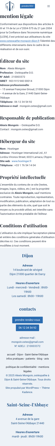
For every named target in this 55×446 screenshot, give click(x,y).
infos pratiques (15, 358)
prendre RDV (27, 6)
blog (39, 358)
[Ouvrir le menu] (48, 6)
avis (46, 358)
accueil (11, 354)
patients (30, 358)
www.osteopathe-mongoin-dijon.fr (20, 40)
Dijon (20, 354)
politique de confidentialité (21, 366)
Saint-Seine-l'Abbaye (36, 354)
